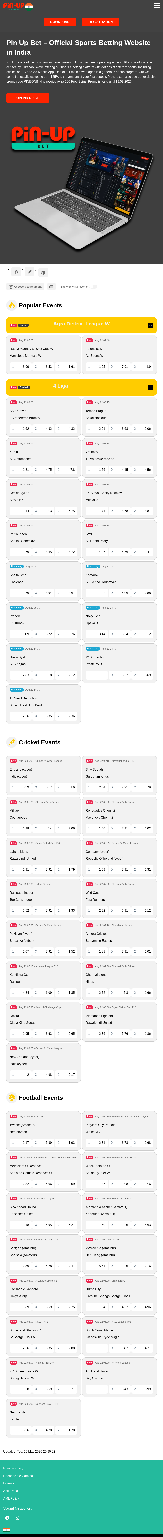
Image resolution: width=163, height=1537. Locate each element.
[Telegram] (7, 1518)
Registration (101, 22)
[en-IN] (6, 1530)
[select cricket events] (29, 271)
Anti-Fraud (10, 1491)
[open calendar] (51, 286)
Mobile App (46, 72)
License (8, 1483)
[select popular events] (16, 271)
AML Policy (11, 1498)
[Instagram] (17, 1518)
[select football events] (43, 272)
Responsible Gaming (18, 1475)
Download (60, 22)
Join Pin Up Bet (28, 98)
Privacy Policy (13, 1468)
